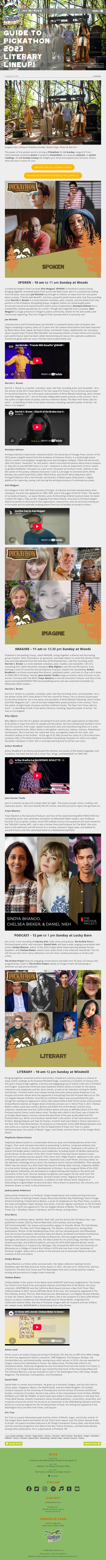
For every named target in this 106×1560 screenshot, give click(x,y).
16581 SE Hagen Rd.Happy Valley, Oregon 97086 (53, 1524)
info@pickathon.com (53, 1502)
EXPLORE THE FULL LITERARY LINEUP (52, 167)
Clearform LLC (72, 1556)
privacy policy (45, 1554)
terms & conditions (59, 1554)
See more (54, 1476)
